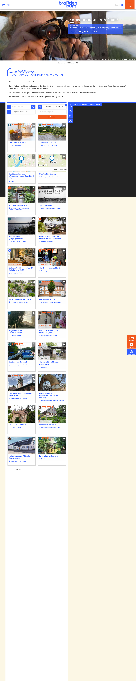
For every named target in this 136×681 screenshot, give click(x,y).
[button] (131, 345)
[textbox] (19, 112)
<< (9, 470)
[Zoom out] (70, 110)
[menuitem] (117, 5)
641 (17, 470)
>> (20, 470)
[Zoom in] (70, 105)
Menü (130, 6)
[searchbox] (21, 107)
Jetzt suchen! (52, 117)
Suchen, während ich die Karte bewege (88, 104)
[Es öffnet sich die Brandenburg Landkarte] (8, 5)
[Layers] (70, 120)
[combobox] (21, 107)
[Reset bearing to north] (70, 115)
